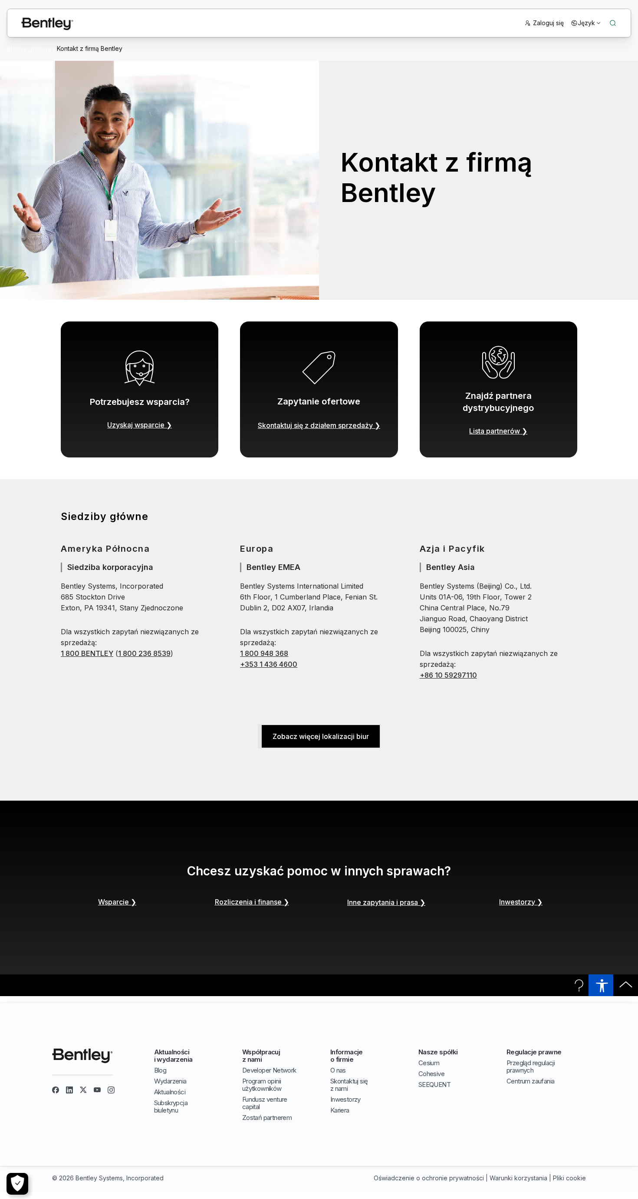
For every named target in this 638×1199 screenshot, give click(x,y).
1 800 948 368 (264, 653)
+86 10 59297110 (448, 675)
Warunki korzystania (518, 1178)
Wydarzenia (170, 1081)
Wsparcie (117, 902)
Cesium (428, 1063)
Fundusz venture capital (264, 1103)
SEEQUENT (434, 1084)
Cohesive (431, 1074)
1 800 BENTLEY (87, 653)
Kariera (339, 1110)
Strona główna (29, 48)
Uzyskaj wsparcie (139, 425)
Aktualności (169, 1092)
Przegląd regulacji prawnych (530, 1066)
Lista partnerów (498, 431)
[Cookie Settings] (17, 1184)
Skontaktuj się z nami (349, 1085)
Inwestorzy (521, 902)
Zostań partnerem (267, 1117)
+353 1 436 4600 (268, 664)
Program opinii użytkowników (262, 1085)
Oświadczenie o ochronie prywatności (429, 1178)
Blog (160, 1070)
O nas (338, 1070)
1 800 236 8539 (144, 653)
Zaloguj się (548, 22)
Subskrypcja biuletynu (170, 1106)
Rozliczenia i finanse (252, 902)
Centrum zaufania (530, 1081)
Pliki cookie (569, 1178)
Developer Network (269, 1070)
